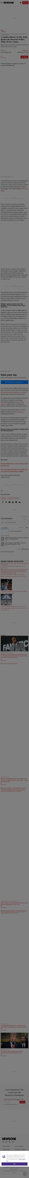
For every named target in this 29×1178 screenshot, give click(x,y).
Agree (14, 1163)
